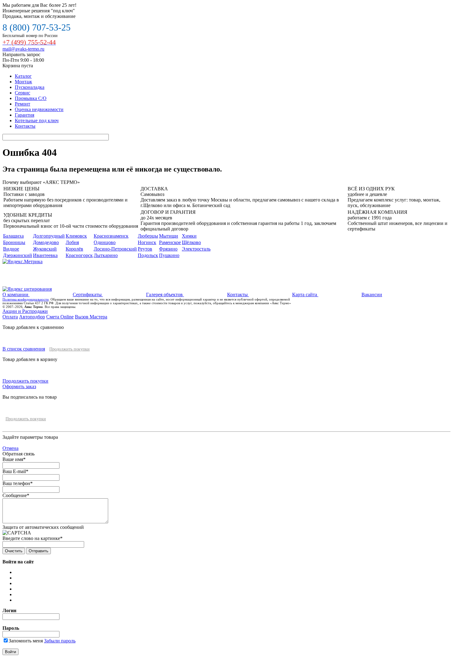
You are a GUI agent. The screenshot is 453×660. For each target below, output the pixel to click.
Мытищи (168, 236)
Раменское (170, 242)
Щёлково (191, 242)
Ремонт (22, 103)
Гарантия (24, 115)
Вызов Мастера (91, 316)
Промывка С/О (31, 98)
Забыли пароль (60, 640)
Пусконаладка (29, 87)
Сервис (22, 92)
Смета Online (60, 316)
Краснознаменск (111, 236)
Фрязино (168, 248)
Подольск (148, 255)
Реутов (145, 248)
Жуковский (45, 248)
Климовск (76, 236)
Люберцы (148, 236)
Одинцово (105, 242)
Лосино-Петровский (115, 248)
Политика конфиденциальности (25, 299)
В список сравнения (23, 348)
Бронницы (14, 242)
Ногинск (147, 242)
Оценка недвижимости (39, 109)
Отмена (10, 448)
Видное (11, 248)
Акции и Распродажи (25, 311)
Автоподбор (32, 316)
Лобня (72, 242)
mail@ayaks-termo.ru (23, 49)
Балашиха (13, 236)
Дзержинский (17, 255)
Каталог (23, 76)
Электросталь (196, 248)
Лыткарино (106, 255)
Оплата (10, 316)
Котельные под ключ (37, 120)
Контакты (25, 126)
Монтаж (23, 81)
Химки (189, 236)
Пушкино (169, 255)
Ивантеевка (45, 255)
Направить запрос (21, 54)
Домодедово (46, 242)
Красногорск (79, 255)
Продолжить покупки (69, 349)
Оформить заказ (19, 386)
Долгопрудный (49, 236)
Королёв (74, 248)
